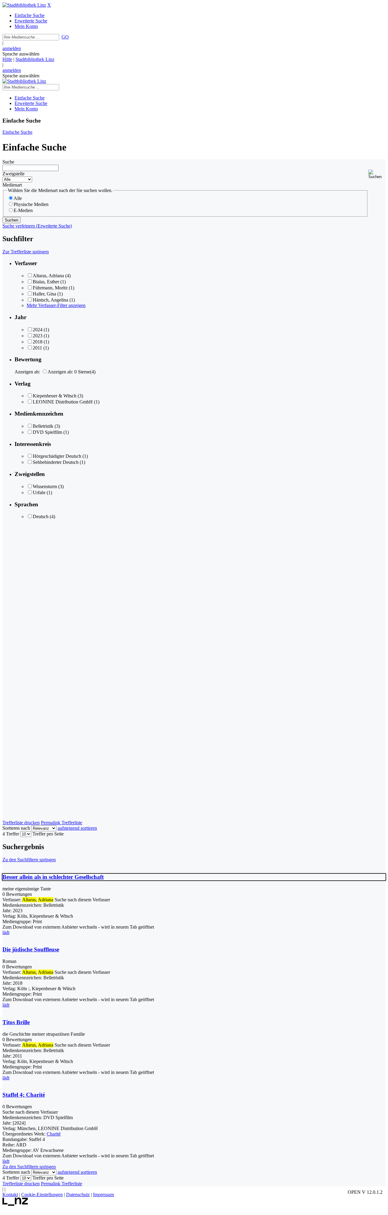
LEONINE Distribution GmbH (63, 401)
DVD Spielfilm (47, 432)
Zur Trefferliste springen (25, 251)
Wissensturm (45, 486)
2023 (37, 335)
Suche (8, 161)
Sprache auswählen (20, 53)
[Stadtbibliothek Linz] (24, 5)
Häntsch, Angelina (50, 299)
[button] (377, 174)
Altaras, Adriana (48, 275)
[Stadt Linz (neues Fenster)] (15, 1204)
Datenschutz (78, 1194)
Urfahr (39, 492)
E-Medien (23, 210)
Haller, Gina (44, 293)
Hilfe (7, 59)
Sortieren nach (16, 828)
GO (65, 36)
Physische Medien (31, 204)
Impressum (103, 1194)
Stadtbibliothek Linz (34, 59)
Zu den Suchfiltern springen (29, 859)
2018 (37, 341)
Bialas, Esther (46, 281)
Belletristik (43, 426)
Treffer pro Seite (48, 833)
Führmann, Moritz (50, 287)
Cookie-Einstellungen (42, 1194)
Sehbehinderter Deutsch (56, 462)
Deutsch (40, 516)
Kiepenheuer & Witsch (54, 395)
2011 (37, 347)
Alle (18, 198)
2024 (37, 329)
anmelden (11, 48)
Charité (54, 1133)
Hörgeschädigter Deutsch (57, 456)
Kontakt (10, 1194)
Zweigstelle (13, 173)
